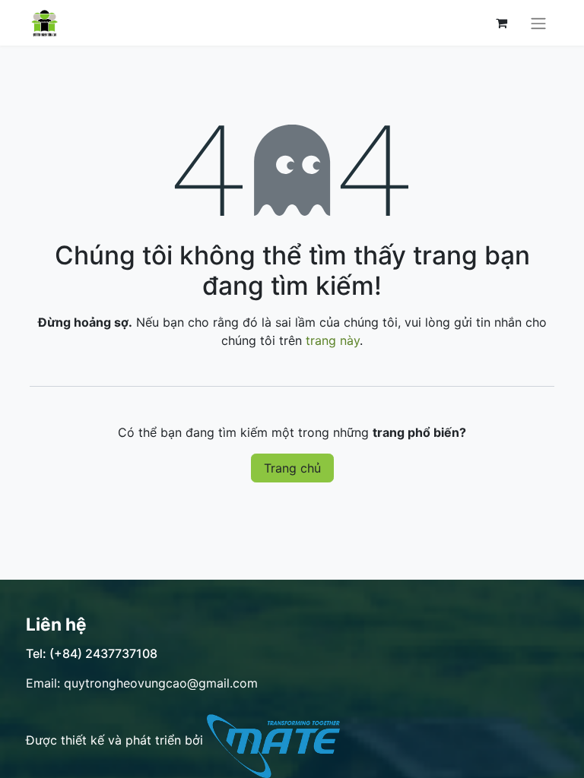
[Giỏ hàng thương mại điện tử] (501, 23)
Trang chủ (292, 468)
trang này (333, 340)
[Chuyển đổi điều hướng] (538, 23)
